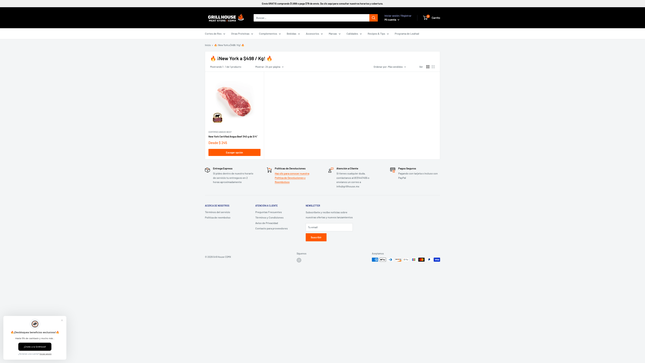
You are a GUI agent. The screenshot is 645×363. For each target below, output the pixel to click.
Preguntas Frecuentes (268, 212)
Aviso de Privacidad (266, 223)
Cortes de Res (213, 33)
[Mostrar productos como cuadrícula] (427, 66)
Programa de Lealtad (407, 33)
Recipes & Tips (376, 33)
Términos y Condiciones (269, 217)
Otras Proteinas (240, 33)
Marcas (333, 33)
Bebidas (291, 33)
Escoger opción (234, 152)
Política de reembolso (217, 217)
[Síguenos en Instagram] (299, 260)
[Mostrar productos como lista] (433, 66)
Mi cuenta (390, 19)
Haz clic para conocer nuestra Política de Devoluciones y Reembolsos (292, 178)
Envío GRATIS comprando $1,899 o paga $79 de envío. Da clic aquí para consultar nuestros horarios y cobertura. (322, 3)
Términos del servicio (217, 212)
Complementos (268, 33)
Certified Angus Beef (220, 132)
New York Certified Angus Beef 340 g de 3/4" (232, 136)
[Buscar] (373, 18)
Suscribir (316, 237)
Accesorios (312, 33)
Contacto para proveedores (271, 228)
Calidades (352, 33)
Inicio (208, 45)
